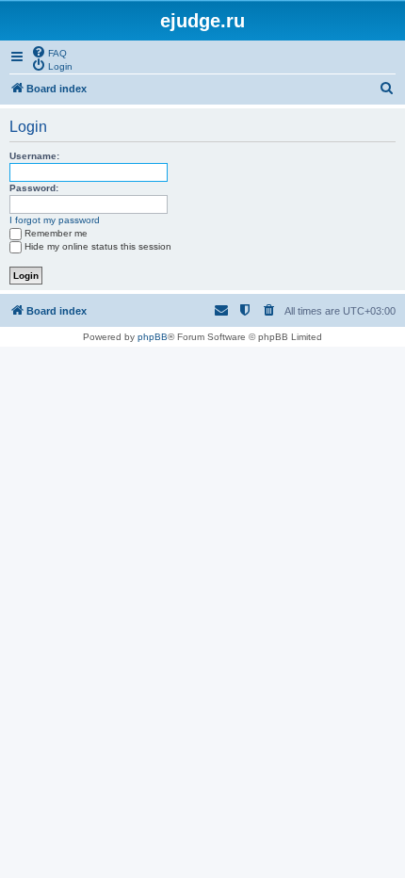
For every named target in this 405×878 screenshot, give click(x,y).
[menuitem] (49, 51)
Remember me (56, 233)
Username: (34, 156)
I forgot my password (54, 220)
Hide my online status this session (97, 246)
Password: (33, 188)
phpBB (153, 337)
